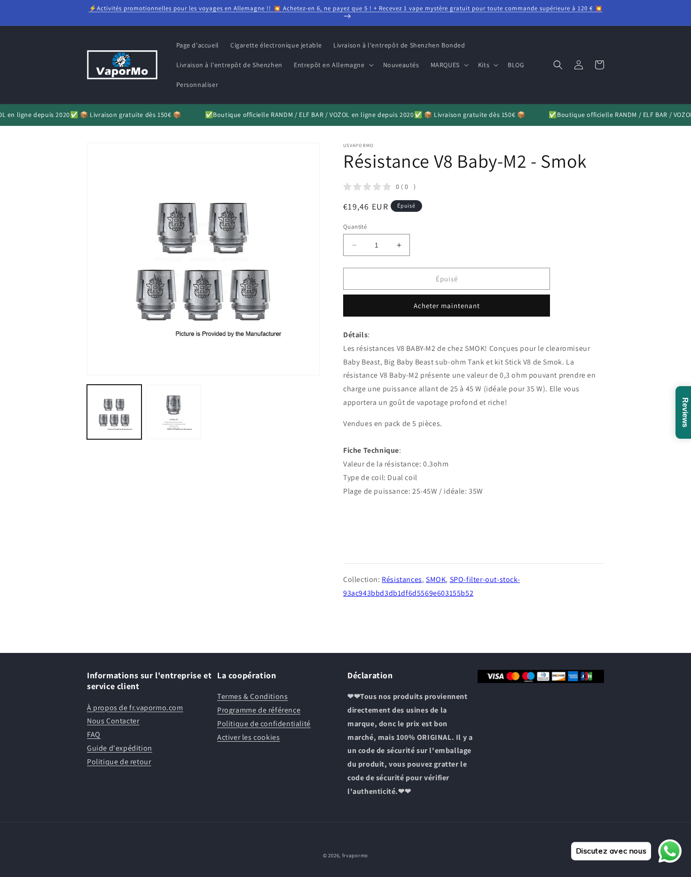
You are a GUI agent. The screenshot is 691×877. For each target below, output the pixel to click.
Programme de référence (258, 710)
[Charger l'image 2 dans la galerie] (173, 412)
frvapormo (355, 855)
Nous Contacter (113, 721)
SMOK (436, 579)
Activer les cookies (248, 737)
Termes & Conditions (252, 696)
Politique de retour (119, 762)
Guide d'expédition (119, 748)
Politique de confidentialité (264, 724)
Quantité (355, 227)
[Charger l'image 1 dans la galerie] (114, 412)
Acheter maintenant (447, 305)
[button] (332, 65)
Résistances (402, 579)
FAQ (94, 734)
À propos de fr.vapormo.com (135, 708)
